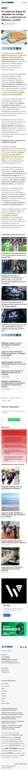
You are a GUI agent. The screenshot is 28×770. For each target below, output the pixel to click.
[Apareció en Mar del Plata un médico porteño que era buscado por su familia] (10, 502)
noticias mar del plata (7, 750)
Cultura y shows (5, 703)
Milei (19, 748)
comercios (12, 398)
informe (7, 745)
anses (6, 732)
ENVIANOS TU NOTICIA (14, 419)
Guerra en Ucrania (9, 743)
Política (3, 698)
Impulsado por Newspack (6, 767)
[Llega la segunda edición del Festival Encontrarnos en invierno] (10, 530)
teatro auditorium (10, 755)
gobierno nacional (17, 741)
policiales (3, 753)
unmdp (5, 757)
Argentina (10, 732)
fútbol (11, 741)
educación (12, 739)
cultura (21, 735)
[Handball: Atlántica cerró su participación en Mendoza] (10, 476)
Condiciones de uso (5, 672)
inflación (3, 745)
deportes (4, 737)
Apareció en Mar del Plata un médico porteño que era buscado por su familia (13, 353)
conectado (14, 411)
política (10, 753)
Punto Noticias (10, 23)
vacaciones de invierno (14, 757)
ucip (2, 757)
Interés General (5, 686)
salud (18, 753)
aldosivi (3, 732)
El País (3, 688)
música (22, 748)
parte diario (15, 750)
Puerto (3, 700)
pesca (19, 750)
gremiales (3, 743)
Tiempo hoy (16, 755)
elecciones (18, 739)
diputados (10, 737)
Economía (4, 8)
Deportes (3, 693)
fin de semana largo (5, 741)
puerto (15, 753)
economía (18, 398)
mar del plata (11, 748)
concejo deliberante (5, 735)
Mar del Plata (4, 683)
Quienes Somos (4, 668)
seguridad (23, 753)
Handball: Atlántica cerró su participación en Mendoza (11, 344)
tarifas (9, 400)
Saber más (7, 615)
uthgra (8, 757)
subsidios (4, 400)
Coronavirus (14, 735)
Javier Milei (23, 745)
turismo (22, 755)
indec (23, 743)
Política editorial (5, 670)
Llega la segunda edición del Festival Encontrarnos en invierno (13, 363)
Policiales (3, 691)
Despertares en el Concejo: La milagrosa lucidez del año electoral (12, 372)
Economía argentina (5, 739)
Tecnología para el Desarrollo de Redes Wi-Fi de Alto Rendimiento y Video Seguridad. (13, 610)
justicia (2, 748)
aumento (14, 732)
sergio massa (3, 755)
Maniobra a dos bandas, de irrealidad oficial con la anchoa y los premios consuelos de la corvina (13, 383)
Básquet (17, 732)
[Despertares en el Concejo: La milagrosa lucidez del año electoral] (10, 556)
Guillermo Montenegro (18, 743)
